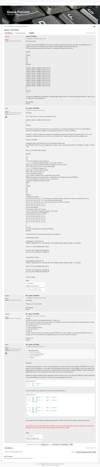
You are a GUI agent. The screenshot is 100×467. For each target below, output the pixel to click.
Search (84, 6)
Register (90, 6)
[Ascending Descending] (67, 444)
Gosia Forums (18, 12)
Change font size (92, 26)
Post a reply (7, 32)
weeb (57, 465)
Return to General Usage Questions (13, 451)
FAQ (79, 6)
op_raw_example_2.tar (33, 438)
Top (94, 105)
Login (95, 6)
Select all (33, 381)
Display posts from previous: (34, 444)
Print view (95, 26)
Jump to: (73, 452)
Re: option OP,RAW (32, 108)
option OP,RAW (11, 30)
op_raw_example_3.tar (33, 285)
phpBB (43, 463)
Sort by (51, 444)
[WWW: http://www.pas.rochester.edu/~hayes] (6, 117)
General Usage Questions (21, 26)
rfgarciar (30, 38)
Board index (11, 26)
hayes (29, 110)
